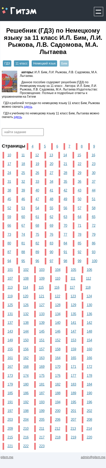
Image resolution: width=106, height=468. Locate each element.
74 (23, 234)
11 (23, 155)
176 (57, 376)
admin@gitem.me (93, 457)
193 (42, 402)
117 (72, 287)
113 (10, 287)
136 (89, 314)
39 (23, 190)
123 (73, 296)
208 (89, 419)
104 (57, 270)
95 (23, 261)
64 (79, 217)
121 (41, 296)
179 (10, 384)
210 (26, 428)
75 (37, 234)
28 (65, 173)
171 (73, 367)
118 (88, 287)
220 (89, 437)
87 (9, 252)
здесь (28, 106)
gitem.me (13, 7)
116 (56, 287)
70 (65, 225)
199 (42, 411)
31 (9, 181)
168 (26, 367)
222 (26, 446)
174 (26, 376)
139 (42, 323)
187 (42, 393)
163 (42, 358)
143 (10, 331)
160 (89, 349)
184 (89, 384)
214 (89, 428)
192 (26, 402)
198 (26, 411)
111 (72, 278)
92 (79, 252)
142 (89, 323)
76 (51, 234)
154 (89, 340)
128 (57, 305)
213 (73, 428)
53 (23, 208)
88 (23, 252)
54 (37, 208)
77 (65, 234)
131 (10, 314)
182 (57, 384)
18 (23, 164)
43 (79, 190)
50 (79, 199)
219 (73, 437)
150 (26, 340)
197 (10, 411)
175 (42, 376)
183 (73, 384)
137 (10, 323)
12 (37, 155)
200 (57, 411)
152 (57, 340)
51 (93, 199)
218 (57, 437)
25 (23, 173)
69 (51, 225)
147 (73, 331)
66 (9, 225)
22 (79, 164)
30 (93, 173)
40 (37, 190)
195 (73, 402)
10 (9, 155)
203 (10, 419)
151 (42, 340)
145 (42, 331)
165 (73, 358)
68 (37, 225)
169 (42, 367)
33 (37, 181)
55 (51, 208)
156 (26, 349)
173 (10, 376)
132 (26, 314)
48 (51, 199)
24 (9, 173)
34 (51, 181)
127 (42, 305)
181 (42, 384)
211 (41, 428)
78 (79, 234)
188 (57, 393)
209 (10, 428)
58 (93, 208)
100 (94, 261)
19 (37, 164)
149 (10, 340)
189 (73, 393)
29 (79, 173)
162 (26, 358)
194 (57, 402)
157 (42, 349)
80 (9, 243)
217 (42, 437)
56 (65, 208)
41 (51, 190)
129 (73, 305)
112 (88, 278)
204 (26, 419)
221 (10, 446)
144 (26, 331)
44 (93, 190)
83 (51, 243)
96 (37, 261)
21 (65, 164)
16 (93, 155)
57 (79, 208)
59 (9, 217)
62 (51, 217)
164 (57, 358)
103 (42, 270)
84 (65, 243)
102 (26, 270)
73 (9, 234)
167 (10, 367)
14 (65, 155)
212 (57, 428)
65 (93, 217)
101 (10, 270)
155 (10, 349)
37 (93, 181)
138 (26, 323)
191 (10, 402)
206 (57, 419)
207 (73, 419)
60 (23, 217)
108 (26, 278)
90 (51, 252)
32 (23, 181)
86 (93, 243)
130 (89, 305)
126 (26, 305)
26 (37, 173)
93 (93, 252)
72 (93, 225)
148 (89, 331)
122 (57, 296)
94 (9, 261)
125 (10, 305)
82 (37, 243)
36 (79, 181)
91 (65, 252)
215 (10, 437)
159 (73, 349)
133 (42, 314)
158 (57, 349)
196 (89, 402)
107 (10, 278)
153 (73, 340)
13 (51, 155)
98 (65, 261)
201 (73, 411)
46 (23, 199)
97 (51, 261)
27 (51, 173)
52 (9, 208)
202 (89, 411)
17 (9, 164)
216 (26, 437)
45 (9, 199)
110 (57, 278)
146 (57, 331)
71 (79, 225)
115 (41, 287)
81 (23, 243)
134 (57, 314)
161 (10, 358)
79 (93, 234)
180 (26, 384)
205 (42, 419)
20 (51, 164)
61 (37, 217)
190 (89, 393)
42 (65, 190)
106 (89, 270)
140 (57, 323)
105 (73, 270)
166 (89, 358)
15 (79, 155)
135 (73, 314)
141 (73, 323)
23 (93, 164)
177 (73, 376)
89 (37, 252)
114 (25, 287)
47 (37, 199)
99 (79, 261)
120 (25, 296)
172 (89, 367)
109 (42, 278)
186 (26, 393)
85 (79, 243)
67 (23, 225)
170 (57, 367)
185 (10, 393)
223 (42, 446)
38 (9, 190)
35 (65, 181)
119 (10, 296)
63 (65, 217)
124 (89, 296)
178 (89, 376)
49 (65, 199)
